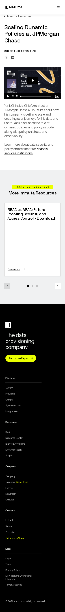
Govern (9, 387)
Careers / (16, 481)
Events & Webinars (15, 443)
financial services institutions (26, 151)
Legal (8, 558)
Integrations (11, 411)
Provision (10, 393)
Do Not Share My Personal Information (18, 577)
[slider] (36, 96)
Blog (7, 431)
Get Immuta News (14, 538)
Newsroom (10, 493)
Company (10, 476)
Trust (8, 564)
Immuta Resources (19, 16)
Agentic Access (13, 405)
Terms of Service (13, 584)
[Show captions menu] (57, 96)
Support (9, 455)
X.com (8, 526)
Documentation (13, 449)
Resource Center (14, 437)
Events (8, 487)
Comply (9, 399)
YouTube (9, 532)
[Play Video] (7, 96)
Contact (9, 499)
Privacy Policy (12, 570)
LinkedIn (9, 520)
